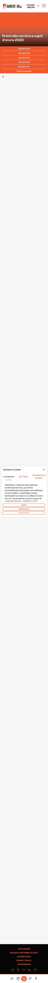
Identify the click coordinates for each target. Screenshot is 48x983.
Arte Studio (24, 949)
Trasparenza (24, 964)
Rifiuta (23, 505)
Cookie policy (24, 956)
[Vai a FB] (12, 6)
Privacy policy (24, 960)
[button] (43, 469)
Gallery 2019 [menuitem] (24, 62)
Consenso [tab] (8, 477)
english (31, 7)
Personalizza (24, 509)
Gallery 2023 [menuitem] (24, 53)
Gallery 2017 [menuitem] (24, 67)
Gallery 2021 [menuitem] (24, 58)
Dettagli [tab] (24, 477)
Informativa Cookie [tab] (39, 476)
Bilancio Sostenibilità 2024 (24, 953)
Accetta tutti (23, 512)
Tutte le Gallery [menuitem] (24, 71)
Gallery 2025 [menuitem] (24, 49)
